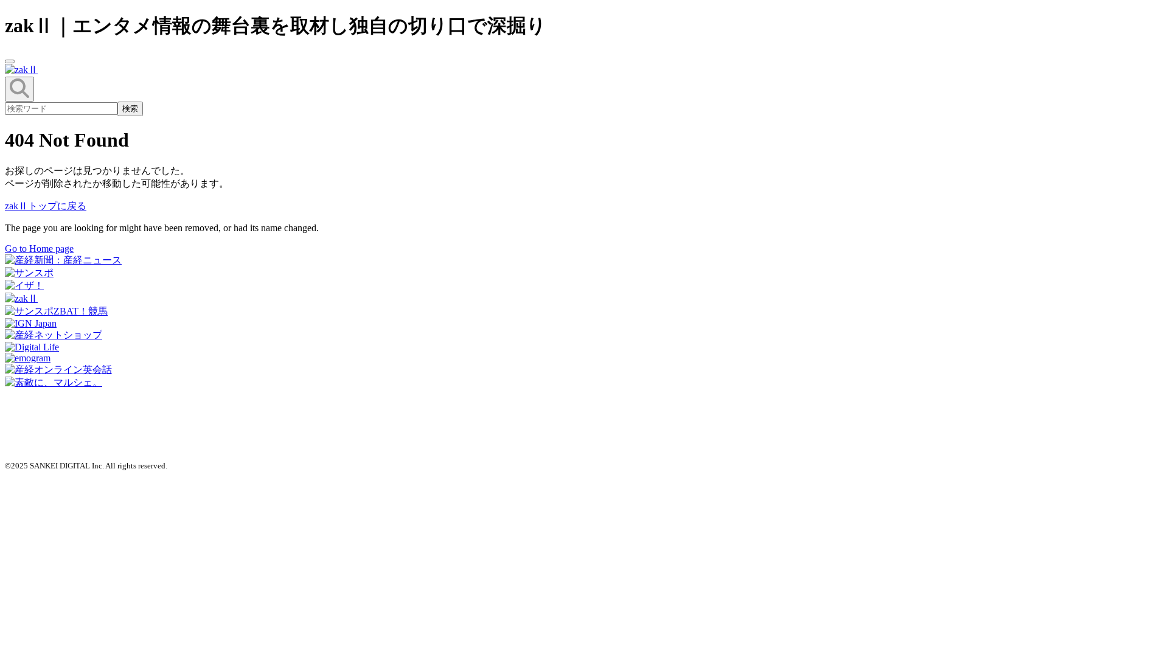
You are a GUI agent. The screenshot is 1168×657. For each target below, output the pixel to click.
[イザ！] (24, 285)
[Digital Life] (32, 347)
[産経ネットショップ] (53, 335)
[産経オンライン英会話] (58, 369)
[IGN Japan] (31, 323)
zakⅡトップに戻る (45, 206)
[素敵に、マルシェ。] (53, 382)
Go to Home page (39, 248)
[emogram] (27, 358)
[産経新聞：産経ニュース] (63, 260)
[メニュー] (10, 61)
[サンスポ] (29, 273)
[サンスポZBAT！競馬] (56, 311)
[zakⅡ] (21, 298)
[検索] (19, 89)
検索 (130, 108)
